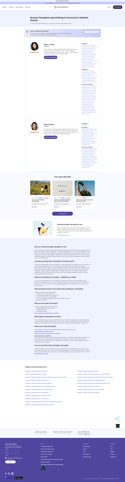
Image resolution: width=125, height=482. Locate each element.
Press (84, 451)
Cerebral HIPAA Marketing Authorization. (14, 458)
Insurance (11, 7)
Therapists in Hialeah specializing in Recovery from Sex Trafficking (93, 374)
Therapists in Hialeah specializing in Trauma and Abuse (90, 389)
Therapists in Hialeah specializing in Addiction (36, 371)
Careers (85, 449)
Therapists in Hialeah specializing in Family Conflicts (38, 395)
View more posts (63, 213)
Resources (27, 7)
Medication (113, 457)
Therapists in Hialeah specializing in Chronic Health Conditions (40, 386)
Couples (112, 454)
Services (5, 7)
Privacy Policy (44, 457)
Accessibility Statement (47, 446)
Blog (111, 446)
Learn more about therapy (63, 235)
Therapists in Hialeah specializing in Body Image (37, 380)
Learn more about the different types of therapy (46, 313)
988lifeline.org (87, 434)
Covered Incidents (45, 462)
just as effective (63, 284)
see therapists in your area (41, 353)
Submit (10, 462)
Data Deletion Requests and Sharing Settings (52, 464)
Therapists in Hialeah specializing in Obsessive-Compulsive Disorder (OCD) (43, 401)
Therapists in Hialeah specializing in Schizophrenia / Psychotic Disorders (95, 377)
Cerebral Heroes (87, 457)
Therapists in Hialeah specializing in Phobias (88, 371)
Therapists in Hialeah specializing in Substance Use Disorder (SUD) (93, 383)
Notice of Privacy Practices (47, 449)
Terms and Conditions (46, 454)
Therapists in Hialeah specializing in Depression (36, 392)
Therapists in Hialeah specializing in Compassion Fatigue (39, 389)
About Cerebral (19, 7)
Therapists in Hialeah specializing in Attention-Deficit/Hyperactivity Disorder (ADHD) (46, 377)
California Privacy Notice (47, 451)
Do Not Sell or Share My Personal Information (52, 459)
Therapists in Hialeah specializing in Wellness (88, 392)
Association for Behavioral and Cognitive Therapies (47, 333)
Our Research (86, 454)
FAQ (111, 449)
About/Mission (86, 446)
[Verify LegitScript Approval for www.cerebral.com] (43, 470)
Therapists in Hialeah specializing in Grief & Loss (37, 398)
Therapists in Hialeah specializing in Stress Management (91, 380)
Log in (109, 7)
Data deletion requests (63, 1)
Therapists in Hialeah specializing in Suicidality (88, 386)
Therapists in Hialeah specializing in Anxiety (36, 374)
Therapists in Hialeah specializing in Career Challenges (38, 383)
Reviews (112, 451)
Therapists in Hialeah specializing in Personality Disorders (39, 404)
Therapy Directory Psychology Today (43, 331)
